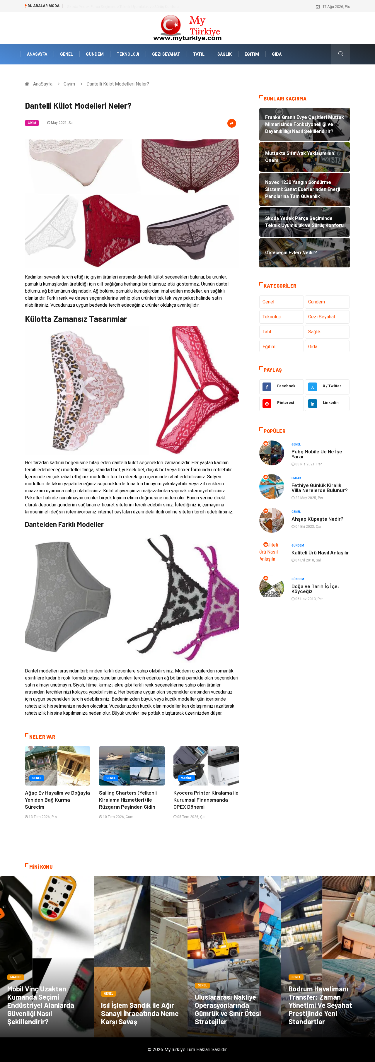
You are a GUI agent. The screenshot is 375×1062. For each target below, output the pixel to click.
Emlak (296, 478)
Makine (186, 778)
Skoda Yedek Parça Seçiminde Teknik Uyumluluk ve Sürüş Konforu (123, 6)
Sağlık (224, 54)
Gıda (277, 54)
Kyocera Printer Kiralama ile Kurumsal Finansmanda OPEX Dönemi (205, 799)
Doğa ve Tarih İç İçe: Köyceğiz (315, 588)
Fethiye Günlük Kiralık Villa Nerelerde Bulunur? (320, 487)
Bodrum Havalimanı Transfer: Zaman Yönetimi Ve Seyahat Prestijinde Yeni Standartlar (320, 1005)
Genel (66, 54)
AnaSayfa (37, 54)
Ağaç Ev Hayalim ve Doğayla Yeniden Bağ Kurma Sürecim (57, 799)
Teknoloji (128, 54)
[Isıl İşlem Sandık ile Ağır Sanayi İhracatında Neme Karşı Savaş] (141, 956)
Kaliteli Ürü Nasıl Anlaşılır (320, 552)
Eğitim (252, 54)
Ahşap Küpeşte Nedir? (318, 518)
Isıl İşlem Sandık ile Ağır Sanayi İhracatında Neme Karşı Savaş (140, 1013)
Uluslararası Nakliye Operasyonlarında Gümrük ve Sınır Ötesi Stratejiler (228, 1009)
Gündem (95, 54)
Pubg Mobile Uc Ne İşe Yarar (317, 454)
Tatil (198, 54)
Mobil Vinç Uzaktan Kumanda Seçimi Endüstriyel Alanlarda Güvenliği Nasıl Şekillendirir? (40, 1005)
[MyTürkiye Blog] (187, 27)
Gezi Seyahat (166, 54)
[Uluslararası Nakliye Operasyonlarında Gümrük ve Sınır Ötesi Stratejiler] (234, 956)
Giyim (69, 84)
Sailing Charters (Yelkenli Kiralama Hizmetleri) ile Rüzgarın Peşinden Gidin (128, 799)
